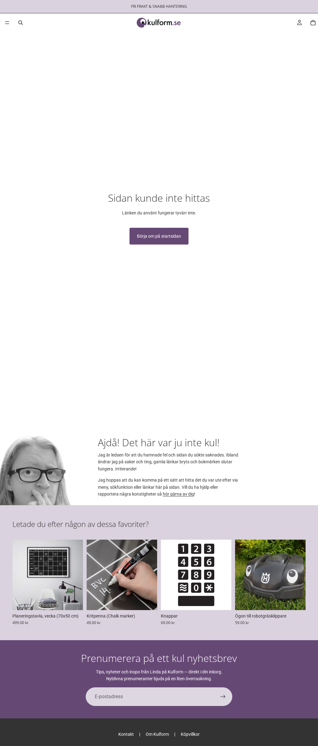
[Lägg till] (296, 600)
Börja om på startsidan (159, 236)
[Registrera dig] (222, 696)
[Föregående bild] (19, 575)
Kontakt (126, 734)
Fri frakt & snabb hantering (159, 6)
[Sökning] (20, 22)
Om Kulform (157, 734)
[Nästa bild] (76, 575)
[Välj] (73, 600)
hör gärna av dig (178, 494)
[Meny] (7, 23)
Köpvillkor (190, 734)
